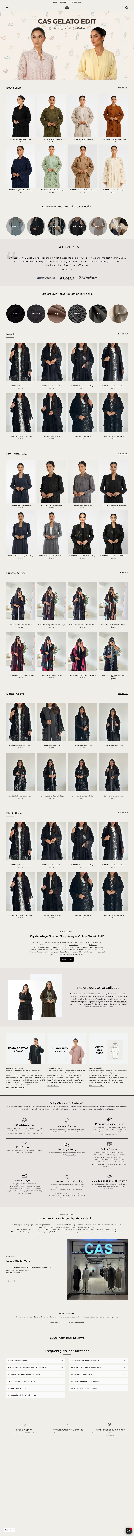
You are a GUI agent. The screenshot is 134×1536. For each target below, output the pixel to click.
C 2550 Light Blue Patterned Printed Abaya (113, 676)
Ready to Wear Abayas (14, 1476)
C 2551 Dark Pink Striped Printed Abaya (82, 675)
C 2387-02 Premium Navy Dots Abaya (21, 556)
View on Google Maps (14, 1273)
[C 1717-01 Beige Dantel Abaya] (82, 115)
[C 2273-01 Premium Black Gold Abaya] (113, 532)
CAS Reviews (11, 1482)
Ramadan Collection (13, 1479)
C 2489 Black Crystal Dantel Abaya (52, 796)
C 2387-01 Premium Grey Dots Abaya (51, 556)
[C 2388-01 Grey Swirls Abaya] (82, 481)
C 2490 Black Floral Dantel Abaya (20, 796)
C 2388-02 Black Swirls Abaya (51, 505)
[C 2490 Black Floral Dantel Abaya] (20, 772)
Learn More (53, 1086)
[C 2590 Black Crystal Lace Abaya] (82, 362)
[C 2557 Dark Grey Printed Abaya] (20, 601)
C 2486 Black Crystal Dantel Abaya (82, 796)
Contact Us (35, 1482)
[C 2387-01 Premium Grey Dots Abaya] (51, 532)
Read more (66, 268)
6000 (53, 1337)
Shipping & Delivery (38, 1473)
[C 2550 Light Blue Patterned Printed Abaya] (113, 651)
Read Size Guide (96, 1086)
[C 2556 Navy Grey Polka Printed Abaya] (51, 601)
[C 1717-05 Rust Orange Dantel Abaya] (113, 115)
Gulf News (85, 263)
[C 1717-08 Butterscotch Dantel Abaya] (82, 166)
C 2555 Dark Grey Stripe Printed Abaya (82, 624)
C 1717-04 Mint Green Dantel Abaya (51, 190)
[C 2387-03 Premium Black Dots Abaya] (113, 481)
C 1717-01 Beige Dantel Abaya (82, 139)
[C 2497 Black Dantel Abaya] (113, 722)
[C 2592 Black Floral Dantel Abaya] (20, 362)
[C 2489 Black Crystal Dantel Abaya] (51, 772)
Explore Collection (15, 1088)
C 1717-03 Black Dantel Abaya (20, 139)
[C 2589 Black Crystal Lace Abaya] (113, 362)
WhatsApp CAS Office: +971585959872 (67, 1322)
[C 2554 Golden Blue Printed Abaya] (113, 601)
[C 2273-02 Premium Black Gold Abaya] (82, 532)
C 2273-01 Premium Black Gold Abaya (113, 556)
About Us (34, 1479)
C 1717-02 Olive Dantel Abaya (52, 139)
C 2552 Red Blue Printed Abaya (51, 675)
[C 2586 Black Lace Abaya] (82, 412)
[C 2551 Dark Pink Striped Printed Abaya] (82, 651)
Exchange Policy (37, 1476)
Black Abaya (10, 1470)
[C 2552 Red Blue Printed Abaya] (51, 651)
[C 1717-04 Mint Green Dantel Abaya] (51, 166)
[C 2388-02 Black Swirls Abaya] (51, 481)
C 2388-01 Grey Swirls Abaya (82, 505)
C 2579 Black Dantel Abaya (51, 745)
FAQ (33, 1470)
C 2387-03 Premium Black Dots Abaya (113, 505)
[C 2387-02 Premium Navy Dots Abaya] (20, 532)
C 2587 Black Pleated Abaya (51, 436)
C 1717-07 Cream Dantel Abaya (113, 190)
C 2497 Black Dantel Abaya (113, 745)
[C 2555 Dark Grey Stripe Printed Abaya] (82, 601)
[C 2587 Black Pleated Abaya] (51, 412)
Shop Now (123, 87)
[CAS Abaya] (67, 7)
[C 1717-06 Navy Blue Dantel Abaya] (20, 166)
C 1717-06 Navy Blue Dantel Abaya (21, 190)
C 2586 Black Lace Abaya (82, 436)
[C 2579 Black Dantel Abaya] (51, 722)
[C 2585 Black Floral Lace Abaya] (113, 412)
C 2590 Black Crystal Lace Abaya (82, 386)
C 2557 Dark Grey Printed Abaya (21, 624)
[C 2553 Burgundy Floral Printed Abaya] (20, 651)
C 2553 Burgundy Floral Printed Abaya (21, 675)
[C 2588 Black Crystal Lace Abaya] (20, 412)
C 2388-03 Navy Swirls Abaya (21, 505)
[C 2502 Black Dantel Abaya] (82, 722)
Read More (67, 959)
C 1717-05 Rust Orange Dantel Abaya (113, 139)
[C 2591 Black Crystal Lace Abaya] (51, 362)
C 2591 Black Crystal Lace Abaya (52, 386)
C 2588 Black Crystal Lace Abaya (21, 436)
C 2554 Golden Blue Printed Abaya (113, 624)
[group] (67, 2)
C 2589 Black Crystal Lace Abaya (113, 386)
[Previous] (8, 1281)
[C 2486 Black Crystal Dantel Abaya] (82, 772)
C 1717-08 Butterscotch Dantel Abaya (82, 190)
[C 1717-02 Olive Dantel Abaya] (51, 115)
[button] (122, 7)
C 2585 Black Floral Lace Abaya (113, 436)
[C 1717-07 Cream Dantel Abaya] (113, 166)
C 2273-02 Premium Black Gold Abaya (82, 556)
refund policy (71, 1155)
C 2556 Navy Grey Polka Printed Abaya (51, 624)
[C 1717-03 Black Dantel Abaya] (20, 115)
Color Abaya (10, 1473)
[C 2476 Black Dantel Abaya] (113, 772)
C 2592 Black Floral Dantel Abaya (20, 386)
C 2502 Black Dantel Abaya (82, 745)
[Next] (15, 1281)
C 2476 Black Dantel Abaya (113, 796)
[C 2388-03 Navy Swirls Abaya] (20, 481)
